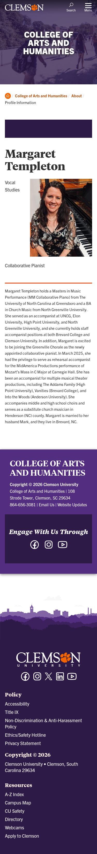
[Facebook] (25, 679)
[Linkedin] (60, 679)
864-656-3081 (23, 504)
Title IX (11, 712)
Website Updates (72, 504)
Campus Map (18, 802)
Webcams (14, 827)
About (76, 95)
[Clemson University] (24, 9)
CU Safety (14, 811)
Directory (14, 819)
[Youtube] (72, 679)
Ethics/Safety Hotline (25, 735)
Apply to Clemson (22, 836)
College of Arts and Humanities (41, 95)
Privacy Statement (23, 743)
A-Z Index (14, 794)
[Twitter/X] (48, 679)
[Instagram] (37, 679)
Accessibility (17, 704)
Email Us (46, 504)
